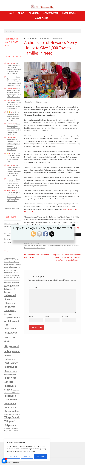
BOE (5, 267)
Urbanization (8, 414)
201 (6, 258)
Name (31, 316)
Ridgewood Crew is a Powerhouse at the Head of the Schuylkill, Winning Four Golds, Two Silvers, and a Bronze (66, 257)
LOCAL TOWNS (69, 13)
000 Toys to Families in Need (37, 245)
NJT (5, 280)
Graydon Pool (7, 275)
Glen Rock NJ (14, 272)
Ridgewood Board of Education (10, 299)
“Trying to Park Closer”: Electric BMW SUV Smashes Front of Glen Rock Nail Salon (13, 116)
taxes (17, 411)
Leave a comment (56, 38)
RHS (5, 286)
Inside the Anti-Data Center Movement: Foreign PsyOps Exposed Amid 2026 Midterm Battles (14, 81)
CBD (9, 267)
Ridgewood (13, 285)
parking (8, 282)
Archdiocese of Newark (55, 245)
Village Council (12, 417)
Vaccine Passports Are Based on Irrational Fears (36, 255)
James (47, 38)
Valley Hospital (16, 414)
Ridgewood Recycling (10, 374)
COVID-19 (6, 270)
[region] (27, 450)
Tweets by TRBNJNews (11, 208)
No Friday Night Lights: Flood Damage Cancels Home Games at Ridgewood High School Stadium (14, 68)
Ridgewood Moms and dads (11, 337)
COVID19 (13, 270)
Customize (13, 456)
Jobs (10, 277)
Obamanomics (11, 280)
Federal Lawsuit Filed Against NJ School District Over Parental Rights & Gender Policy (14, 104)
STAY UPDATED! (50, 13)
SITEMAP (9, 243)
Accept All (40, 456)
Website (65, 316)
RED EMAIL (34, 13)
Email (47, 316)
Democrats (7, 273)
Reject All (27, 456)
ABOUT (21, 13)
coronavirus (15, 267)
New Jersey (16, 277)
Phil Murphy (15, 282)
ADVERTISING (41, 18)
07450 (11, 258)
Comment (33, 288)
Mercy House (41, 248)
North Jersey (35, 243)
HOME (11, 13)
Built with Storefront (11, 462)
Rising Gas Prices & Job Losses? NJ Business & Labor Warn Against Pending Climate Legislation (14, 129)
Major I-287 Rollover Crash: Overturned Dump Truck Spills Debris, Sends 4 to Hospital (13, 183)
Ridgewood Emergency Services (10, 310)
